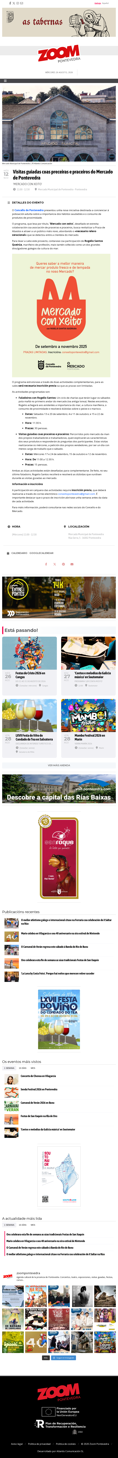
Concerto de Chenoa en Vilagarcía (38, 1076)
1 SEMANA (9, 1068)
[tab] (9, 1068)
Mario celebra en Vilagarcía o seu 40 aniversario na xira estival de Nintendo (60, 933)
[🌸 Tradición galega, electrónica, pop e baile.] (82, 1319)
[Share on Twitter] (54, 564)
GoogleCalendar (41, 553)
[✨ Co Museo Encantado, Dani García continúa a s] (105, 1319)
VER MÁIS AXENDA (59, 765)
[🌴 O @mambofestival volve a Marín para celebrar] (105, 1342)
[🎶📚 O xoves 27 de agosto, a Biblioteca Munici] (36, 1319)
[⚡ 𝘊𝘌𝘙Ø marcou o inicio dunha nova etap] (59, 1296)
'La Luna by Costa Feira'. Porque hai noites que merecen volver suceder (57, 973)
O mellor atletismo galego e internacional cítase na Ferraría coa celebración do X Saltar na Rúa (66, 921)
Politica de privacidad (39, 1444)
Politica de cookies (66, 1444)
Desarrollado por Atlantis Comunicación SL (60, 1451)
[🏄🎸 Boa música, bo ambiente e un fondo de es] (13, 1342)
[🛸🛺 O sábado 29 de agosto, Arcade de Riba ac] (13, 1319)
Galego (98, 3)
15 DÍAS (22, 1068)
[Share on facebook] (46, 564)
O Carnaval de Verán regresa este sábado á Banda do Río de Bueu (54, 946)
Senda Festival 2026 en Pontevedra (39, 1089)
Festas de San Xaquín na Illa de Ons (39, 1116)
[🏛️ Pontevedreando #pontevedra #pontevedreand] (82, 1342)
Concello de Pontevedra (29, 210)
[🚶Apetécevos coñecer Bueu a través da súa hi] (13, 1296)
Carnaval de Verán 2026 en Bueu (37, 1102)
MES (33, 1068)
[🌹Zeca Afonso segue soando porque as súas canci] (59, 1342)
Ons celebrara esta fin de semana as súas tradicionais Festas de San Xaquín (60, 960)
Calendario (19, 553)
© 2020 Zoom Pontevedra (95, 1444)
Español (105, 3)
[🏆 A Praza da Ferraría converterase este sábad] (36, 1296)
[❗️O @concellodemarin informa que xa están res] (82, 1296)
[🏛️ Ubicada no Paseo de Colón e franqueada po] (105, 1296)
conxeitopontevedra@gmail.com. (77, 493)
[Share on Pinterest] (63, 564)
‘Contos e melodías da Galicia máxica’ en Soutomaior (48, 1129)
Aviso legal (17, 1444)
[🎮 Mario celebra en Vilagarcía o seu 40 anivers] (36, 1342)
